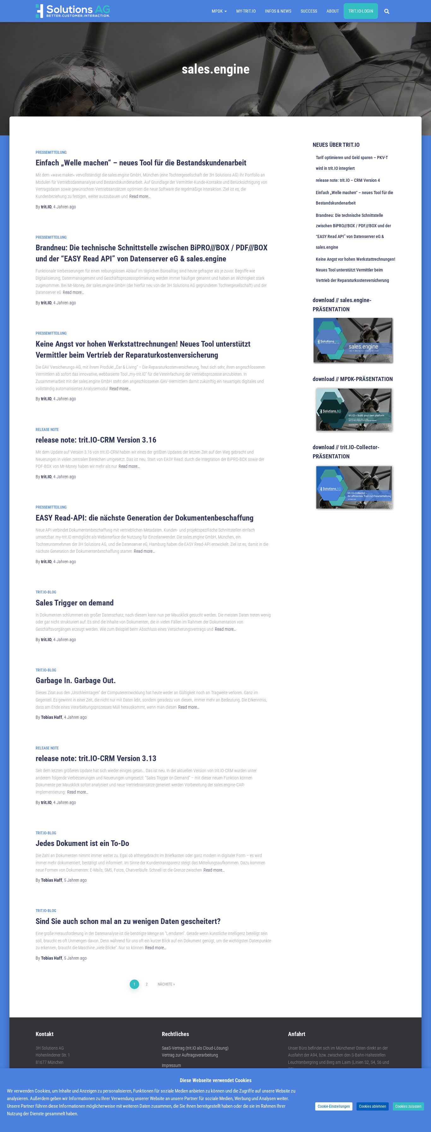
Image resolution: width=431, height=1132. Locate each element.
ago (64, 206)
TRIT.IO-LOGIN (360, 11)
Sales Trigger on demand (75, 602)
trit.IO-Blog (46, 592)
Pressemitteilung (51, 152)
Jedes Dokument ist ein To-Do (82, 843)
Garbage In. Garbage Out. (76, 680)
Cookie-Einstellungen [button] (334, 1106)
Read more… (140, 196)
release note (47, 429)
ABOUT (333, 11)
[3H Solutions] (73, 11)
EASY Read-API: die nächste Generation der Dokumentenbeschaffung (145, 517)
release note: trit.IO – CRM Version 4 (348, 180)
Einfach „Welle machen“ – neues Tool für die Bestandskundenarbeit (141, 162)
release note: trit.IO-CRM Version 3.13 (96, 758)
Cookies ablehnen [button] (372, 1106)
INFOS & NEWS (278, 11)
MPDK (218, 11)
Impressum (171, 1065)
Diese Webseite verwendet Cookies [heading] (215, 1080)
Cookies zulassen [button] (408, 1106)
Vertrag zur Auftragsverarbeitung (190, 1055)
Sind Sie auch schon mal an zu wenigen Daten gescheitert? (128, 921)
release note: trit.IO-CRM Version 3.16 (96, 439)
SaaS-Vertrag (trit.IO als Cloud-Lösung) (195, 1048)
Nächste (165, 984)
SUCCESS (309, 11)
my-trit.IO (246, 11)
